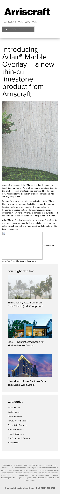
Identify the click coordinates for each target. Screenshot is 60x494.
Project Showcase (16, 434)
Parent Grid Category (17, 425)
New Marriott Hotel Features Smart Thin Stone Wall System (27, 383)
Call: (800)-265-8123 (45, 488)
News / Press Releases (18, 421)
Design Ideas (14, 412)
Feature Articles (15, 416)
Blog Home (31, 22)
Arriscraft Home (13, 22)
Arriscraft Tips (14, 407)
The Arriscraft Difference (19, 438)
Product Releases (16, 429)
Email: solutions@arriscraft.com (20, 488)
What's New (13, 442)
